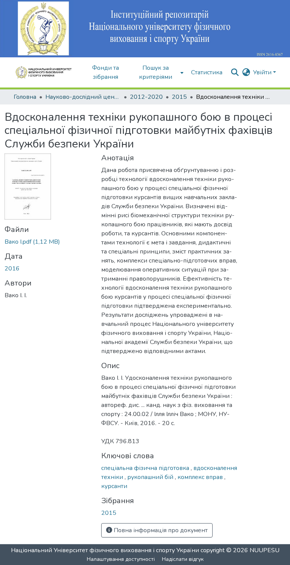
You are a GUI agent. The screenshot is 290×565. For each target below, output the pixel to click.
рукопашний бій (151, 477)
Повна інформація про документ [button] (160, 530)
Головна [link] (25, 97)
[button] (46, 72)
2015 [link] (179, 97)
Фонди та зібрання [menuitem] (105, 72)
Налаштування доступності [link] (121, 559)
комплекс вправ (200, 477)
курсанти (114, 486)
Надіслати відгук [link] (183, 559)
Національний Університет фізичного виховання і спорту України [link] (105, 550)
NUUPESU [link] (264, 550)
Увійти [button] (263, 72)
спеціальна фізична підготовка (146, 468)
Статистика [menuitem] (206, 72)
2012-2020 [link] (146, 97)
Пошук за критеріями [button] (155, 72)
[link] (48, 241)
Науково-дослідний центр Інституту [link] (83, 97)
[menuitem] (158, 72)
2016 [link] (12, 268)
